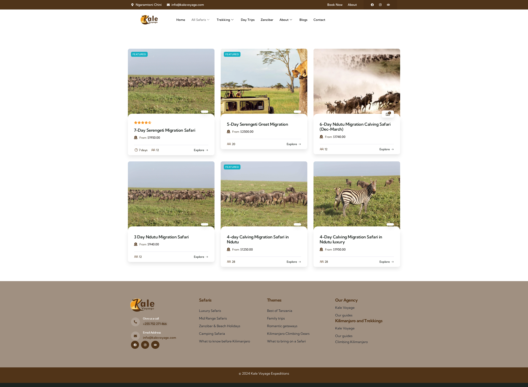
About (284, 20)
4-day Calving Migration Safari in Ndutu (258, 239)
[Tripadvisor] (388, 4)
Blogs (303, 20)
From (142, 138)
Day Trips (248, 20)
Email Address (152, 332)
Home (180, 20)
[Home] (149, 19)
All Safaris (198, 20)
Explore (199, 150)
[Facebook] (372, 4)
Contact (319, 20)
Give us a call (151, 318)
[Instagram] (380, 4)
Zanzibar (267, 20)
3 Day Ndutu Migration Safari (161, 236)
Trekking (223, 20)
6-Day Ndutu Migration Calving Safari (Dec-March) (355, 127)
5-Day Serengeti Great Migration (257, 124)
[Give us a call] (135, 321)
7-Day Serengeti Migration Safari (164, 130)
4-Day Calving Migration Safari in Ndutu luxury (351, 239)
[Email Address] (135, 335)
